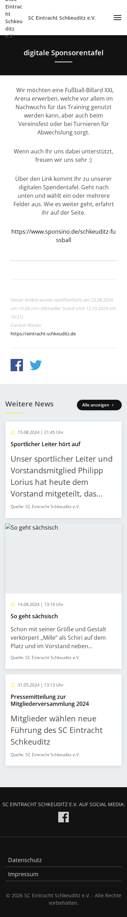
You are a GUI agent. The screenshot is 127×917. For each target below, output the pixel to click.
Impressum (23, 874)
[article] (63, 470)
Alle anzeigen (96, 405)
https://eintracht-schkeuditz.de (43, 333)
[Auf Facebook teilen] (17, 366)
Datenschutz (25, 860)
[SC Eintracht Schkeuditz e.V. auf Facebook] (63, 818)
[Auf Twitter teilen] (36, 366)
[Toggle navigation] (115, 18)
